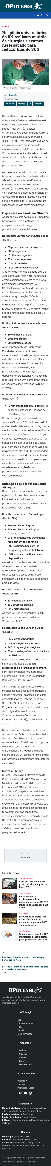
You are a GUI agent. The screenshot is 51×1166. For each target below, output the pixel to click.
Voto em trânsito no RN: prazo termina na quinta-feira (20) (33, 884)
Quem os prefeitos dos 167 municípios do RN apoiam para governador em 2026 (33, 936)
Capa (20, 1020)
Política (22, 1050)
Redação (13, 95)
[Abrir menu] (3, 15)
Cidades (23, 1054)
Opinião (21, 1030)
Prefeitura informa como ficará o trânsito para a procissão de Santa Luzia (25, 968)
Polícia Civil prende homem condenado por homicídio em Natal (23, 958)
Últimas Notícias (25, 1023)
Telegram (38, 104)
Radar (20, 1027)
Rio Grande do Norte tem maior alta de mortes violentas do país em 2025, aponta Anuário (33, 920)
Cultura (22, 1057)
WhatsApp (10, 104)
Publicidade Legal (25, 1088)
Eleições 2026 (25, 1064)
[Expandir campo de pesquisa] (46, 15)
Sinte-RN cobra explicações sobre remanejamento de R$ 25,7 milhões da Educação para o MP (33, 902)
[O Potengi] (23, 6)
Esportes (23, 1061)
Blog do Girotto (25, 1034)
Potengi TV (22, 1081)
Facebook (22, 104)
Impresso (21, 1084)
